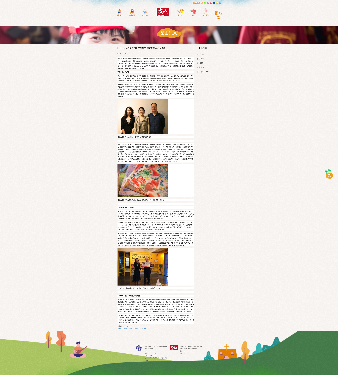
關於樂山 (120, 15)
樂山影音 (200, 63)
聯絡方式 (182, 353)
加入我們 (206, 15)
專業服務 (132, 15)
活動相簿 (200, 59)
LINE (205, 3)
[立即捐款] (329, 174)
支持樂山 (193, 15)
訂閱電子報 (196, 3)
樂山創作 (180, 15)
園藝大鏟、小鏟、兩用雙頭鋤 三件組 (218, 15)
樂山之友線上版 (203, 72)
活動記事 (200, 54)
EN (202, 3)
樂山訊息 (145, 15)
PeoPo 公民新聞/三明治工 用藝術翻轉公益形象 (132, 328)
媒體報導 (200, 67)
